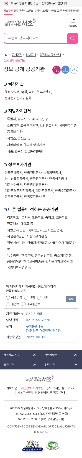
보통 (45, 298)
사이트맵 (11, 388)
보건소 (29, 10)
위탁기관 (48, 364)
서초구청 (8, 10)
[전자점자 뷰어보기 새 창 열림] (56, 69)
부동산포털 (56, 10)
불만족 (15, 304)
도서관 (45, 10)
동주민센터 (19, 10)
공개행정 (17, 54)
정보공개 (31, 54)
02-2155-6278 (38, 320)
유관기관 (7, 364)
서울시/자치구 (10, 355)
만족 (32, 298)
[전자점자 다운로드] (65, 69)
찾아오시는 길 (55, 388)
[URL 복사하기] (74, 69)
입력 (71, 299)
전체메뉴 (72, 21)
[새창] (53, 445)
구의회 (37, 10)
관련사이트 (49, 355)
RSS (71, 388)
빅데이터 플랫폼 (71, 10)
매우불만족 (33, 304)
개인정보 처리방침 (32, 388)
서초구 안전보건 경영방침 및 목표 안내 (41, 392)
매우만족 (16, 298)
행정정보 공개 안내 (50, 54)
